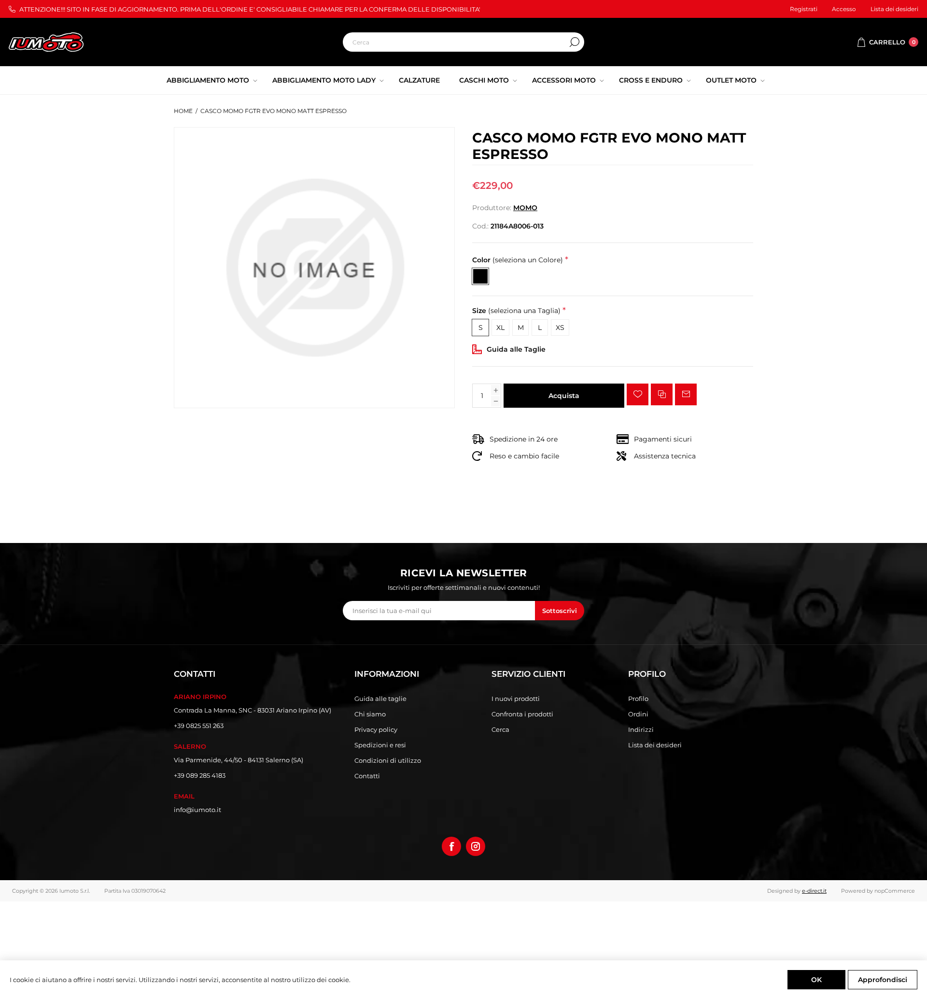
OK (816, 979)
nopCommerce (894, 890)
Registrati (803, 9)
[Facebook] (451, 846)
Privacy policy (375, 729)
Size (516, 311)
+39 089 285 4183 (199, 775)
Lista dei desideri (655, 745)
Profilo (638, 698)
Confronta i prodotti (522, 714)
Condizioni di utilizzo (387, 760)
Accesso (844, 9)
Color (517, 260)
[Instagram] (475, 846)
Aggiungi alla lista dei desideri (637, 394)
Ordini (638, 714)
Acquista (563, 395)
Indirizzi (641, 729)
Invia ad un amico (686, 394)
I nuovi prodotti (516, 698)
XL (500, 327)
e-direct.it (814, 890)
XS (560, 327)
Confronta (662, 394)
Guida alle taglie (380, 698)
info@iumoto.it (197, 809)
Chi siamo (370, 714)
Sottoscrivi (559, 610)
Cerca (574, 42)
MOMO (525, 207)
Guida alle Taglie (516, 349)
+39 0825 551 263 (199, 725)
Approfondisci (882, 979)
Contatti (367, 776)
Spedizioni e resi (380, 745)
